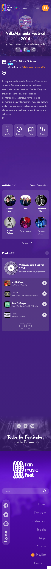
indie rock (29, 43)
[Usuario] (45, 8)
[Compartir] (33, 49)
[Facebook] (19, 426)
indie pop (20, 43)
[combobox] (42, 185)
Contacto (40, 563)
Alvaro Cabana (10, 232)
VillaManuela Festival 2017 (33, 66)
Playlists (41, 554)
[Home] (7, 11)
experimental (39, 43)
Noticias (40, 529)
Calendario (39, 521)
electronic (10, 43)
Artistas (41, 546)
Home (42, 504)
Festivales (40, 512)
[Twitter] (26, 426)
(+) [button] (3, 118)
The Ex (25, 208)
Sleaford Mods (9, 210)
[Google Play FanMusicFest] (21, 7)
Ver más (25, 242)
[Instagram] (32, 426)
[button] (18, 49)
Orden (32, 185)
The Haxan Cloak (41, 210)
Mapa (42, 538)
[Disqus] (25, 377)
